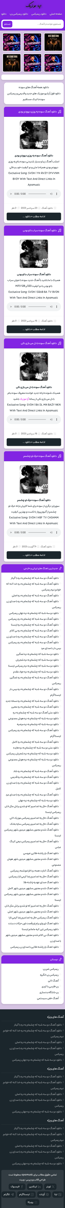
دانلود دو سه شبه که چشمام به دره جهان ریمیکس (34, 613)
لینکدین (33, 1187)
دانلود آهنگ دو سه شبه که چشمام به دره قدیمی (34, 777)
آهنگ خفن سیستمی (48, 998)
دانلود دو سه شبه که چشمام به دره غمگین (37, 654)
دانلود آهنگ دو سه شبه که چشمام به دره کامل (35, 742)
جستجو (7, 24)
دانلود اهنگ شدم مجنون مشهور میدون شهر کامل (33, 888)
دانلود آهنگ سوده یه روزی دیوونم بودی (37, 111)
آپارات (42, 1194)
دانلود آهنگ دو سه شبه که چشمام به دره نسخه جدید (32, 701)
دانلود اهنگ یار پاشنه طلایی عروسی (41, 853)
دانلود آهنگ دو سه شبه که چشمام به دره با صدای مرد (32, 795)
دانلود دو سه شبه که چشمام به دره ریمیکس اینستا (33, 666)
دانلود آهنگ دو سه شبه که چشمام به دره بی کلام (34, 630)
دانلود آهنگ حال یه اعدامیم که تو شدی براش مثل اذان (32, 906)
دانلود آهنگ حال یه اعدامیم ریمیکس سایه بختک (34, 824)
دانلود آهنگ (47, 208)
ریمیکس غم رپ (51, 969)
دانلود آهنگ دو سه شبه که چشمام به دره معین (35, 707)
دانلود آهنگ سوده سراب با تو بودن (40, 230)
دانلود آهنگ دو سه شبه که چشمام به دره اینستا (35, 625)
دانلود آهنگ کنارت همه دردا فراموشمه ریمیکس (34, 871)
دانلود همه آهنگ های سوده (34, 87)
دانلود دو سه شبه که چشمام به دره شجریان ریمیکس (32, 753)
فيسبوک (15, 1187)
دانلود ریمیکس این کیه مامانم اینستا (40, 929)
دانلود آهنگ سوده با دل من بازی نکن (39, 343)
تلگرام (7, 1194)
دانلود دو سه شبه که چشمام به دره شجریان (37, 660)
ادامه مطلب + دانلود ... (34, 216)
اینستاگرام (24, 1194)
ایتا (55, 1194)
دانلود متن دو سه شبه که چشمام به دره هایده (36, 748)
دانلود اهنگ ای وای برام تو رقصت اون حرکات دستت (33, 923)
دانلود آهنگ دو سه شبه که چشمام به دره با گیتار (35, 578)
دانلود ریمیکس (38, 14)
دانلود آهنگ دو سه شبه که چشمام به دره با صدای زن (32, 636)
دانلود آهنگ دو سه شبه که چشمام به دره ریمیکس (33, 619)
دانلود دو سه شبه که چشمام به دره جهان (38, 800)
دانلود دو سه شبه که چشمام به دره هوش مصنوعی (33, 718)
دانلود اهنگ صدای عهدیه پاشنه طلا (41, 882)
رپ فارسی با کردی (50, 986)
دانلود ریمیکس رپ (19, 14)
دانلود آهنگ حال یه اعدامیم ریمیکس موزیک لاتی (34, 818)
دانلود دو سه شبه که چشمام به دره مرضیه (38, 724)
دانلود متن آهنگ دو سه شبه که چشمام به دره (36, 712)
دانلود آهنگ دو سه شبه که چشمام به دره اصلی (35, 595)
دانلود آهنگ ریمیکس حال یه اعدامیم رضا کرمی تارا (34, 917)
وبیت (21, 1180)
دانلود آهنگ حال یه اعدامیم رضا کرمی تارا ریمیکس (34, 876)
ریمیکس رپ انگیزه (49, 975)
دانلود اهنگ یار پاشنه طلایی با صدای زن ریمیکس (34, 947)
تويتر (48, 1187)
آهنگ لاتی (53, 981)
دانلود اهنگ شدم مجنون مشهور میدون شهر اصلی (33, 911)
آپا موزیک (24, 399)
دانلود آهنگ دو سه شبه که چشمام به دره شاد (36, 771)
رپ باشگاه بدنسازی (49, 992)
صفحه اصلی (56, 14)
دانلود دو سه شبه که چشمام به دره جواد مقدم (36, 672)
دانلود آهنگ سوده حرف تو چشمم (40, 456)
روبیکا (30, 1202)
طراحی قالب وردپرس (36, 1180)
